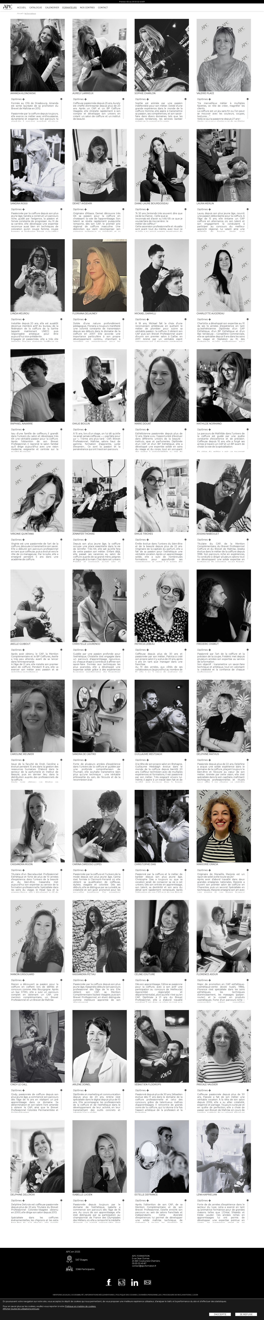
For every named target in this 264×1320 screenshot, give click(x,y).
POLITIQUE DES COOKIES (126, 1295)
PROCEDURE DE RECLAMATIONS (177, 1295)
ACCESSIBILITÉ (77, 1295)
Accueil (20, 13)
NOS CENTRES (87, 7)
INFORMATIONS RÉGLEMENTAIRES (99, 1295)
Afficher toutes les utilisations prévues (21, 1309)
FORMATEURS (69, 7)
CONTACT (103, 7)
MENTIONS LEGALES (61, 1295)
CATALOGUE (35, 7)
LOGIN (195, 1295)
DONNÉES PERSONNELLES (150, 1295)
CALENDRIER (52, 7)
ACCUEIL (21, 7)
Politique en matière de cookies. (80, 1306)
